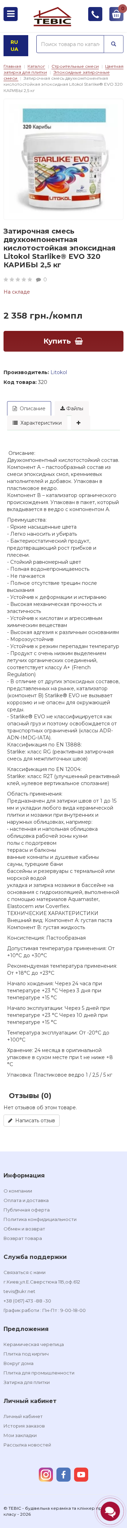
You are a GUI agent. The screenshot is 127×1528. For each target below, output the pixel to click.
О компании (18, 1191)
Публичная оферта (27, 1210)
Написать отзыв (33, 1120)
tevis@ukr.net (19, 1291)
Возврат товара (23, 1238)
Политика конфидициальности (40, 1219)
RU (14, 42)
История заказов (24, 1426)
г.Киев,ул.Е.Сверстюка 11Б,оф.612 (42, 1282)
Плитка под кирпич (26, 1354)
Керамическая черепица (34, 1344)
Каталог (36, 66)
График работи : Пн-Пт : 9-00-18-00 (45, 1310)
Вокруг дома (19, 1363)
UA (14, 49)
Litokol (58, 372)
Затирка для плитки (27, 1382)
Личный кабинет (23, 1416)
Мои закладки (20, 1435)
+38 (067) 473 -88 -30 (27, 1301)
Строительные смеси (75, 66)
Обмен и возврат (24, 1229)
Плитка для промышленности (39, 1373)
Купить (57, 341)
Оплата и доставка (26, 1200)
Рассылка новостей (27, 1445)
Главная (12, 66)
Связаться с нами (25, 1272)
